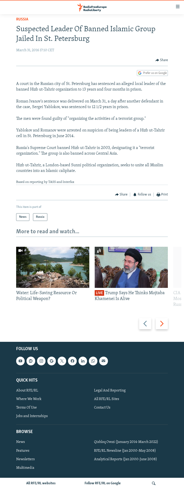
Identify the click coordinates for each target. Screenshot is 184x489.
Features (22, 451)
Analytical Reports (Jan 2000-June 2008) (125, 459)
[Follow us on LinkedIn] (83, 361)
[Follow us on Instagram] (41, 361)
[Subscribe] (103, 361)
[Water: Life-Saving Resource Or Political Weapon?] (52, 267)
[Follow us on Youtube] (20, 361)
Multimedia (25, 468)
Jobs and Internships (32, 416)
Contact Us (102, 407)
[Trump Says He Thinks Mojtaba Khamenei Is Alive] (131, 267)
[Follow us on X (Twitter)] (62, 361)
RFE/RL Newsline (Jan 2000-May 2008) (125, 451)
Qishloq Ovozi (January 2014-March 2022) (126, 442)
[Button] (162, 60)
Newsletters (25, 459)
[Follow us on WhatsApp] (93, 361)
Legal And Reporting (110, 390)
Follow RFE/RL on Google (103, 483)
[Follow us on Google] (51, 361)
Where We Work (29, 399)
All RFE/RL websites (41, 483)
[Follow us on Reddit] (30, 361)
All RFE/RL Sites (106, 399)
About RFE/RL (27, 390)
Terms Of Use (26, 407)
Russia (22, 20)
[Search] (153, 483)
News (20, 442)
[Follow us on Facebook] (72, 361)
